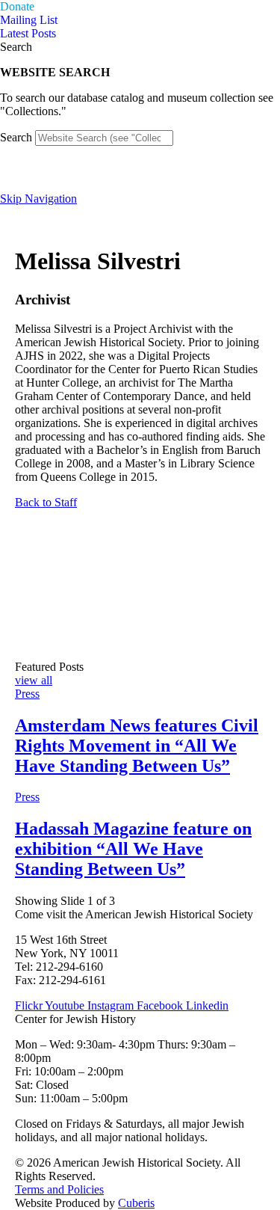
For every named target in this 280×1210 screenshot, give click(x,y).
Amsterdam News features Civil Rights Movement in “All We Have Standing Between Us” (136, 746)
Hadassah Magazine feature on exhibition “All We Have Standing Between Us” (133, 849)
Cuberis (136, 1203)
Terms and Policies (59, 1189)
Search (16, 137)
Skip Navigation (38, 198)
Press (27, 693)
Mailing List (28, 19)
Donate (17, 6)
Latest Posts (28, 33)
